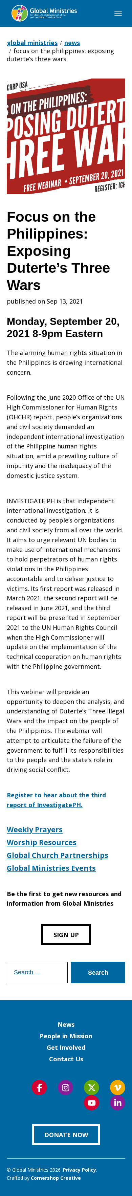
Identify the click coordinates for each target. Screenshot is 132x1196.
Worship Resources (41, 842)
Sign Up (66, 935)
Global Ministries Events (51, 868)
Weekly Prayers (35, 829)
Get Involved (66, 1047)
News (66, 1024)
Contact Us (66, 1059)
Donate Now (66, 1135)
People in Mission (66, 1036)
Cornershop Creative (56, 1178)
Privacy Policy (79, 1170)
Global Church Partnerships (57, 855)
